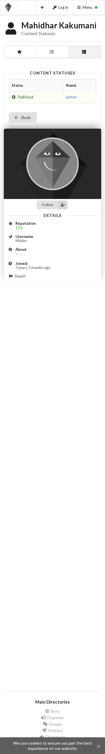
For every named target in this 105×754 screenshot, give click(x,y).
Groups (55, 723)
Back (25, 117)
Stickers (55, 730)
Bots (55, 711)
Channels (55, 717)
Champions (55, 736)
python (71, 97)
